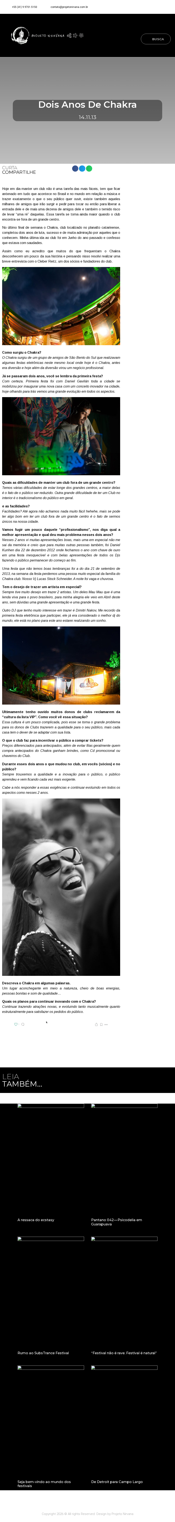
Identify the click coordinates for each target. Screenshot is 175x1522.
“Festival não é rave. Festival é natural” (124, 1353)
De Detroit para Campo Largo (117, 1482)
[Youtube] (166, 7)
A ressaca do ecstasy (36, 1220)
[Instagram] (158, 7)
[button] (168, 25)
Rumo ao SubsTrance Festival (43, 1353)
